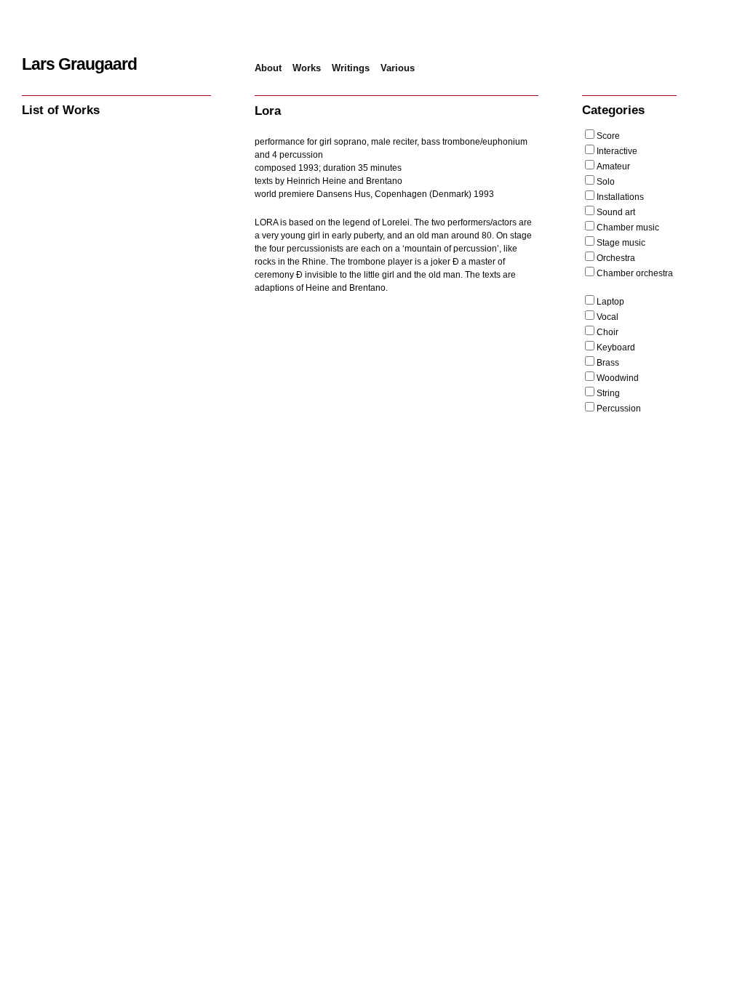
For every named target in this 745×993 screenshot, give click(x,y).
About (268, 68)
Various (398, 68)
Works (306, 68)
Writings (351, 68)
